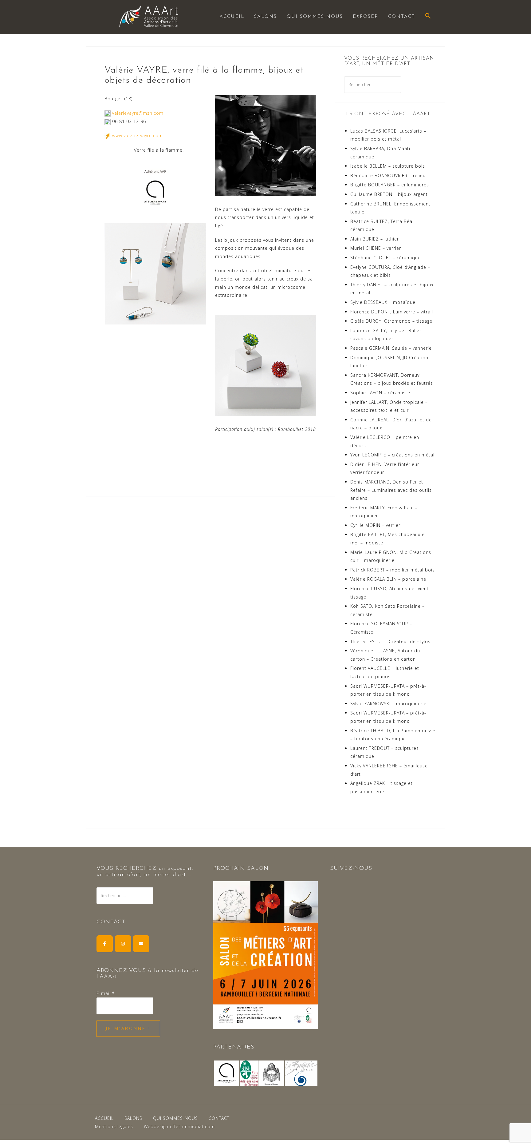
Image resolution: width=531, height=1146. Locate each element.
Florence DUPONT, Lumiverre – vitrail (391, 312)
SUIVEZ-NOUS (351, 868)
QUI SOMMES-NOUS (315, 16)
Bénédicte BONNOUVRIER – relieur (388, 175)
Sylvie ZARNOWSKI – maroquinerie (388, 703)
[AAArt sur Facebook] (104, 943)
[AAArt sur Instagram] (123, 943)
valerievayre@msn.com (137, 113)
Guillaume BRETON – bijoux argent (389, 194)
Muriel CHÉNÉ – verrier (375, 248)
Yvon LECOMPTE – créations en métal (392, 455)
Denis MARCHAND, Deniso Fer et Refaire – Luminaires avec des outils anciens (391, 490)
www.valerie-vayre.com (137, 135)
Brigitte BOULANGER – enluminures (389, 185)
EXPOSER (365, 16)
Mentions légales (114, 1126)
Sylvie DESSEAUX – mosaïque (382, 302)
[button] (428, 16)
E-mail (105, 993)
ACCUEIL (231, 16)
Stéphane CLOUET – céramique (385, 258)
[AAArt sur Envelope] (141, 943)
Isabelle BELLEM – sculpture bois (387, 166)
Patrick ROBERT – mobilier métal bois (392, 570)
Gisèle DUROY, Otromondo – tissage (391, 321)
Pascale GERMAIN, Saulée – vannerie (391, 348)
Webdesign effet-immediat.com (179, 1126)
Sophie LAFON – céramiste (380, 393)
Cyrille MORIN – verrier (375, 525)
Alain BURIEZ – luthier (374, 239)
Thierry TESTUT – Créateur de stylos (390, 641)
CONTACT (401, 16)
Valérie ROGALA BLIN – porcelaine (388, 579)
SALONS (265, 16)
